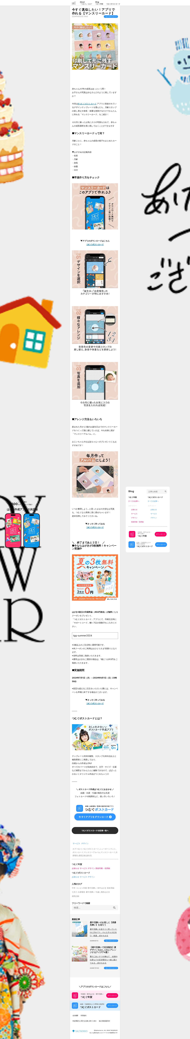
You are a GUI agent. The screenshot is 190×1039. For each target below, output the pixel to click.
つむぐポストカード (113, 4)
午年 (73, 888)
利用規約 (83, 1015)
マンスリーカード (108, 852)
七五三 (74, 892)
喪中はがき (101, 888)
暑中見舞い (90, 892)
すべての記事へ (133, 501)
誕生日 (89, 855)
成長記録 (82, 855)
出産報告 (81, 892)
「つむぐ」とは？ (86, 3)
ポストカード (78, 852)
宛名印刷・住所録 (103, 868)
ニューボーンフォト (107, 849)
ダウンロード (112, 995)
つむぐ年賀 (99, 4)
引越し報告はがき (103, 892)
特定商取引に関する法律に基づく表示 (84, 1021)
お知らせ (75, 868)
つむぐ (79, 849)
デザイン (85, 843)
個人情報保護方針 (104, 1021)
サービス (76, 843)
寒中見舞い (92, 888)
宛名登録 (110, 888)
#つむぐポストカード (87, 103)
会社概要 (75, 1015)
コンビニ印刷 (81, 888)
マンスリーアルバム (92, 852)
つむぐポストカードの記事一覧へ (95, 830)
